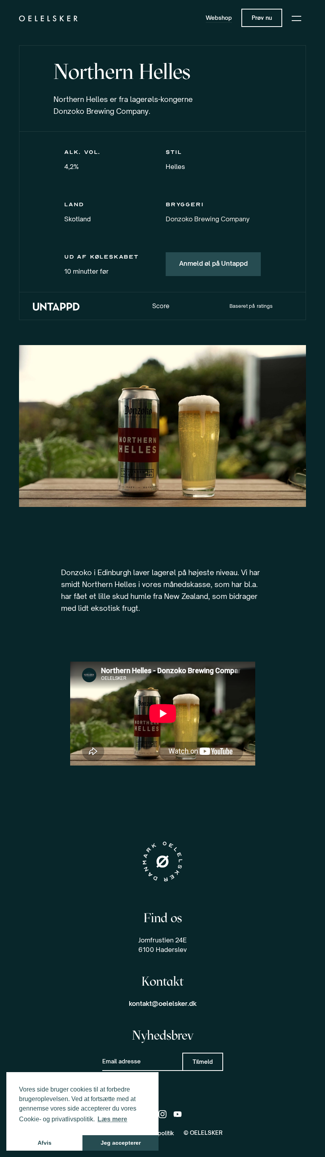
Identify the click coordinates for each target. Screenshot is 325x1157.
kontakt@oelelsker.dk (163, 1003)
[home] (48, 18)
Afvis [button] (45, 1143)
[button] (296, 18)
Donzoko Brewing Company (208, 219)
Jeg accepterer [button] (121, 1143)
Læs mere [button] (112, 1119)
